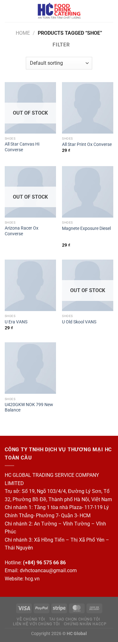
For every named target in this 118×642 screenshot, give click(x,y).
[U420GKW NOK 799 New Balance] (30, 368)
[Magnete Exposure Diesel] (87, 192)
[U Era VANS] (30, 285)
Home (23, 33)
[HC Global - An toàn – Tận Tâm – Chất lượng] (59, 11)
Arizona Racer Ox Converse (21, 230)
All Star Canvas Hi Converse (22, 146)
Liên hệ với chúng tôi (36, 624)
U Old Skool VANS (79, 321)
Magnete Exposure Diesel (86, 228)
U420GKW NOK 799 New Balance (29, 407)
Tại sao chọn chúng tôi (74, 619)
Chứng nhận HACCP (85, 624)
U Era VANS (16, 321)
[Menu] (8, 11)
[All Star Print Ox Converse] (87, 108)
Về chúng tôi (31, 619)
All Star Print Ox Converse (87, 144)
